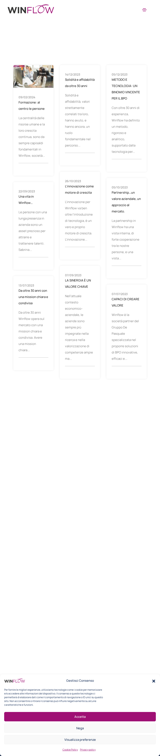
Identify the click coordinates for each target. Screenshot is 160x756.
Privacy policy (88, 749)
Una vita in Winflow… (26, 199)
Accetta (80, 716)
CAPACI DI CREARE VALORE (125, 302)
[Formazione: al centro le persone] (33, 76)
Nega (80, 728)
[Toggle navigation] (144, 9)
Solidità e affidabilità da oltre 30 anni (80, 82)
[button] (154, 681)
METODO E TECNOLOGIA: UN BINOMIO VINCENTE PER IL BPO (126, 89)
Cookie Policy (70, 749)
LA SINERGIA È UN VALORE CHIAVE (78, 283)
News (43, 73)
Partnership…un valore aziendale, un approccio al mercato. (126, 201)
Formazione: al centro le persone (32, 105)
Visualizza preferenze (80, 739)
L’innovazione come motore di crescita (79, 189)
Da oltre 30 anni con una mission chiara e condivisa (33, 296)
